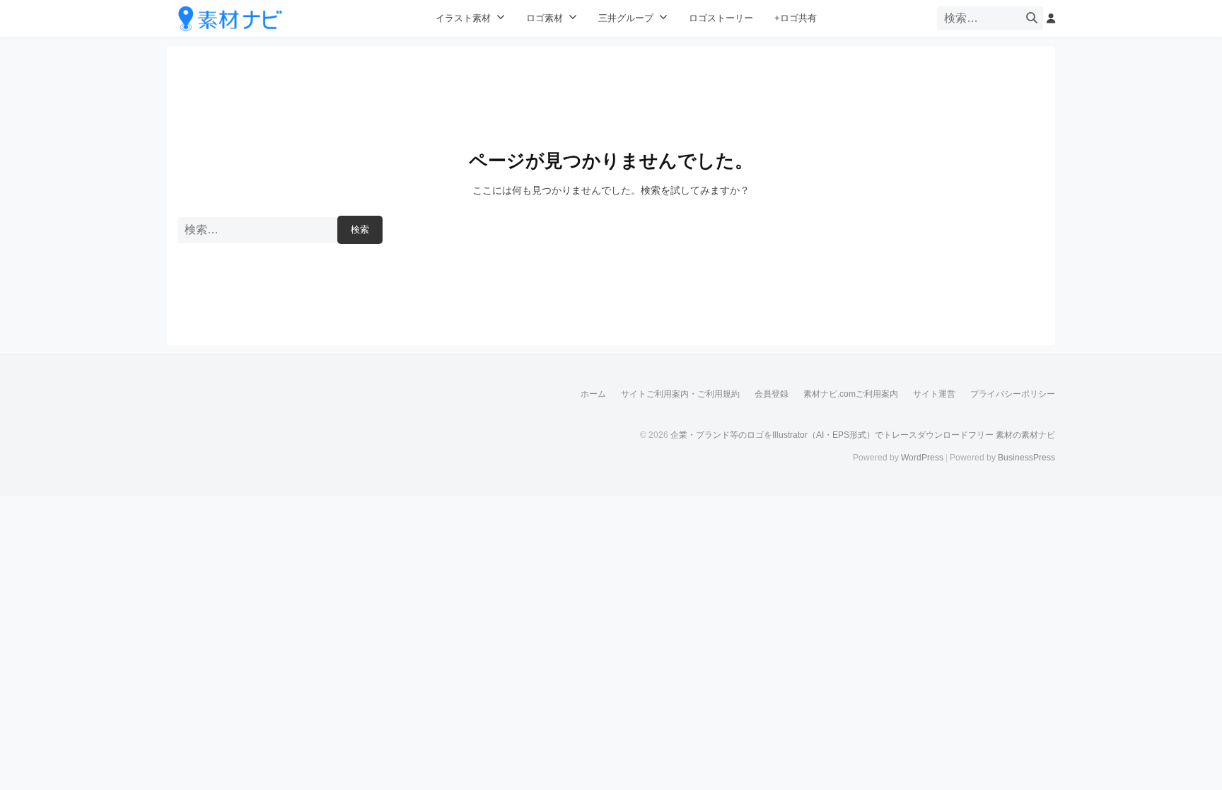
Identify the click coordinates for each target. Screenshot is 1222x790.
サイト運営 (934, 394)
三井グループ (625, 18)
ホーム (593, 394)
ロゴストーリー (721, 18)
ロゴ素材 (544, 18)
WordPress (922, 458)
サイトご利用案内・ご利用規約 (680, 394)
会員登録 (772, 394)
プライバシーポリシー (1012, 394)
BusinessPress (1026, 458)
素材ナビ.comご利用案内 (850, 394)
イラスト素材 (463, 18)
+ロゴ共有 (795, 18)
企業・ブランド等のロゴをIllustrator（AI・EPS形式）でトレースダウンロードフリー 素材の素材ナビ (862, 435)
